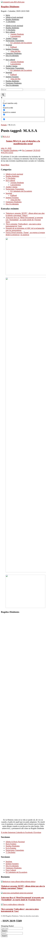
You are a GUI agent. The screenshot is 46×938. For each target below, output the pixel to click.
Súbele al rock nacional (14, 174)
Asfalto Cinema (11, 187)
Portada (4, 125)
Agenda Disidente (17, 183)
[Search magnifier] (3, 95)
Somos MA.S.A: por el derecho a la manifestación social (23, 142)
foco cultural (10, 180)
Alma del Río (15, 200)
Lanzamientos (15, 185)
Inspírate (9, 193)
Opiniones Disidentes (14, 202)
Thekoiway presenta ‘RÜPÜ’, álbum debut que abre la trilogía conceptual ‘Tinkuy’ (25, 214)
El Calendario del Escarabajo (21, 191)
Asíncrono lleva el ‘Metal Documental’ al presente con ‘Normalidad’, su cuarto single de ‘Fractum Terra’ (24, 220)
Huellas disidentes (12, 176)
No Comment (27, 150)
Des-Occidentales (12, 204)
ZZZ (11, 153)
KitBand (13, 195)
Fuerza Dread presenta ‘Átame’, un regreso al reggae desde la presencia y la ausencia (25, 233)
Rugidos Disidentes (10, 6)
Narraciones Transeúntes (15, 189)
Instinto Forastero (12, 198)
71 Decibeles (10, 178)
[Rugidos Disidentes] (12, 2)
